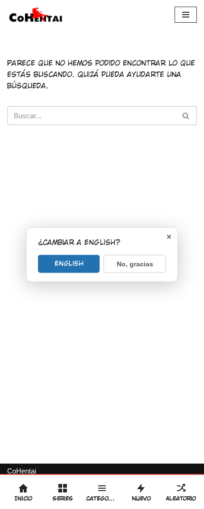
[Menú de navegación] (186, 15)
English (69, 263)
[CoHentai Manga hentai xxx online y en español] (35, 15)
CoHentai (21, 471)
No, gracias (135, 263)
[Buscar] (186, 115)
